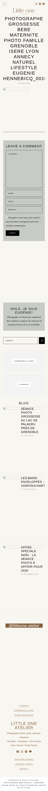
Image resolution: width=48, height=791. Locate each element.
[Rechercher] (42, 340)
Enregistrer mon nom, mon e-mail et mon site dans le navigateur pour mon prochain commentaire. (23, 221)
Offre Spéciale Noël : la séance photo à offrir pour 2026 (32, 559)
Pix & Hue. (25, 788)
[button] (4, 4)
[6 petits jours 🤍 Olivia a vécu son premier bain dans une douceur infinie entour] (12, 686)
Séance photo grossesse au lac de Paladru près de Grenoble (30, 420)
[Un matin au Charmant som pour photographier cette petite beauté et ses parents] (12, 637)
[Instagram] (36, 4)
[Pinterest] (40, 4)
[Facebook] (43, 4)
